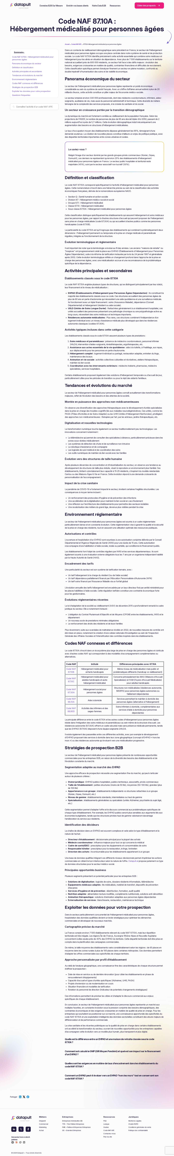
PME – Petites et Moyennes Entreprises (76, 1127)
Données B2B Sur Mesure (51, 5)
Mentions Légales (134, 1121)
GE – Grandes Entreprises (71, 1130)
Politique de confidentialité (138, 1130)
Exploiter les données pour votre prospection (31, 91)
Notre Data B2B (99, 5)
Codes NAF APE (76, 44)
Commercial (43, 1124)
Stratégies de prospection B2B (25, 87)
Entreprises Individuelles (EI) (72, 1121)
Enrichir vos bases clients (77, 5)
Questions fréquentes (21, 95)
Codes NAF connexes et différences (27, 83)
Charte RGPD (133, 1124)
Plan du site (107, 1137)
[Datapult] (20, 6)
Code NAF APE (108, 1130)
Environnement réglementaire (24, 79)
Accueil (67, 44)
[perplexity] (24, 1142)
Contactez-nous (109, 1134)
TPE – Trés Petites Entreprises (73, 1124)
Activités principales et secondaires (27, 71)
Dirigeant (42, 1121)
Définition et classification (22, 67)
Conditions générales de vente (139, 1127)
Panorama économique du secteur (26, 63)
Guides (106, 1127)
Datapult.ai (133, 861)
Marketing (42, 1127)
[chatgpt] (12, 1142)
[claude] (16, 1142)
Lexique (106, 1124)
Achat (41, 1130)
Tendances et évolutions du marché (27, 75)
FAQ (104, 1121)
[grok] (20, 1142)
